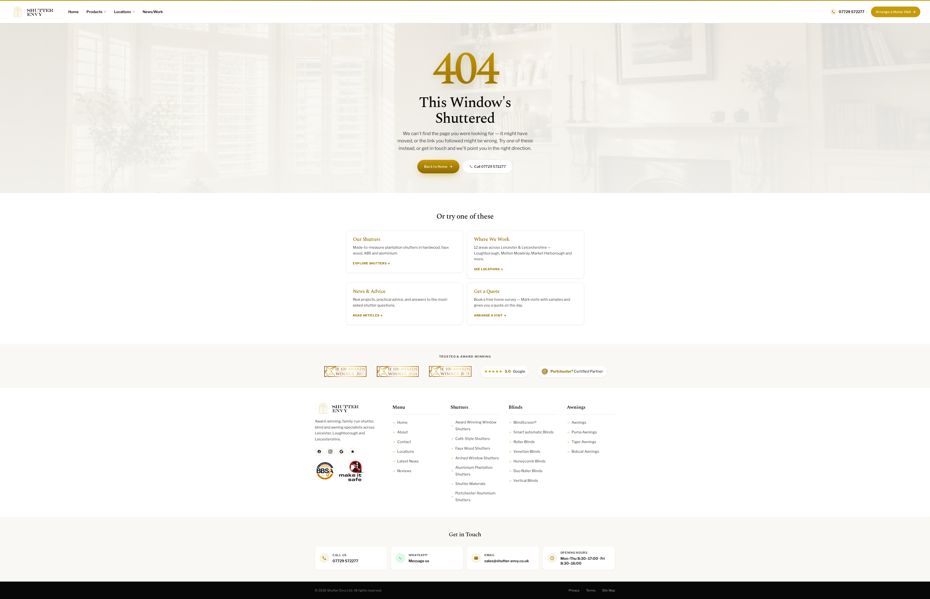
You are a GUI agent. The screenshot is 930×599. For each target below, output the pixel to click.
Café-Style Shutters (470, 439)
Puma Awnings (582, 432)
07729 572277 (851, 12)
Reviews (401, 471)
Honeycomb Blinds (527, 461)
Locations (122, 12)
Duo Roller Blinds (525, 471)
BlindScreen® (522, 422)
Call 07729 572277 (490, 166)
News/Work (153, 12)
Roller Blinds (522, 442)
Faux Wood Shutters (470, 448)
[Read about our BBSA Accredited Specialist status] (325, 473)
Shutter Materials (468, 484)
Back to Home (435, 166)
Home (73, 12)
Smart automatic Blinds (531, 432)
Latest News (405, 461)
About (400, 432)
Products (94, 12)
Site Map (608, 590)
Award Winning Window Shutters (473, 425)
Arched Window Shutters (474, 458)
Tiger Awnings (581, 442)
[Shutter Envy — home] (31, 12)
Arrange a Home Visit (893, 12)
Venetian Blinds (524, 451)
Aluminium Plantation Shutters (471, 470)
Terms (591, 590)
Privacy (574, 590)
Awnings (576, 422)
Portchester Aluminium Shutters (473, 496)
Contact (401, 442)
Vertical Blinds (523, 480)
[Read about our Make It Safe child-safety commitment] (351, 473)
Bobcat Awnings (583, 451)
